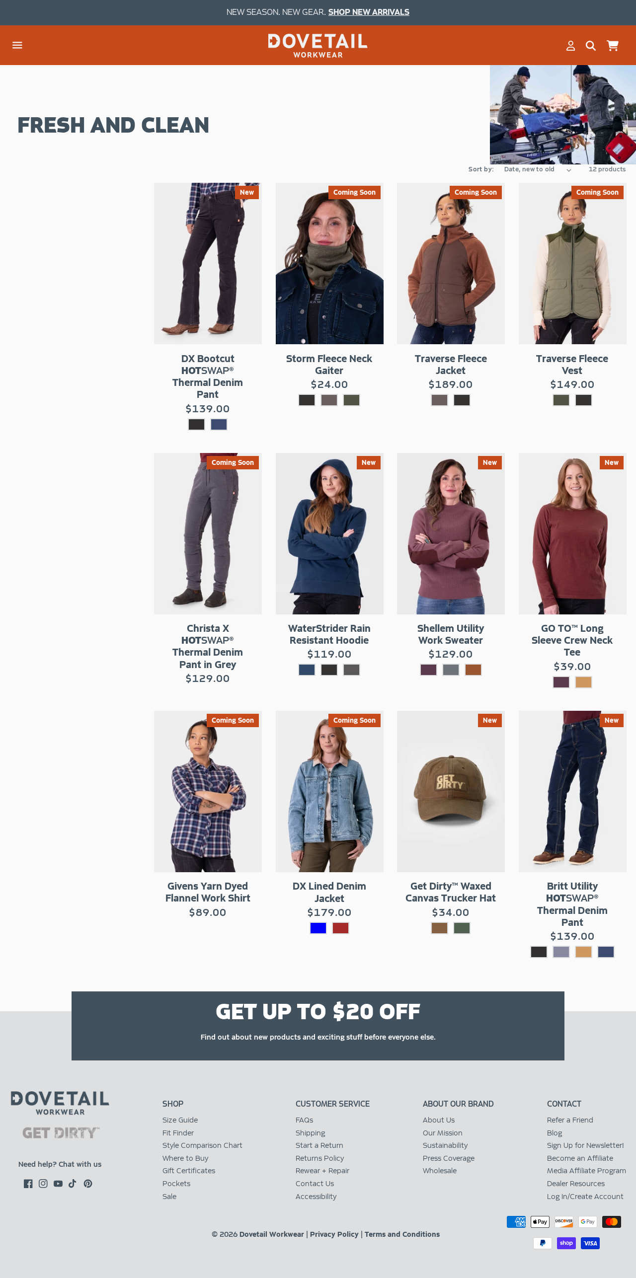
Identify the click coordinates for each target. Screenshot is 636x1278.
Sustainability (445, 1145)
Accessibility (316, 1197)
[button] (17, 46)
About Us (439, 1120)
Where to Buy (185, 1158)
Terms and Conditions (402, 1234)
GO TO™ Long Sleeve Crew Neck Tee (572, 640)
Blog (554, 1133)
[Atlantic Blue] (307, 670)
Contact (564, 1104)
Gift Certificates (188, 1171)
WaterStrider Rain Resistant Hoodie (329, 634)
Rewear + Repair (322, 1171)
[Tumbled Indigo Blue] (318, 928)
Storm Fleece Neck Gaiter (329, 364)
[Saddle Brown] (583, 682)
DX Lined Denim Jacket (329, 892)
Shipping (310, 1133)
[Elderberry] (428, 670)
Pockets (176, 1184)
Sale (169, 1197)
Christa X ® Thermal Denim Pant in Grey (207, 646)
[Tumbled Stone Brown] (340, 928)
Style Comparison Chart (202, 1145)
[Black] (196, 424)
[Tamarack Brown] (439, 928)
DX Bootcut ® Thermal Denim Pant (207, 376)
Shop (172, 1104)
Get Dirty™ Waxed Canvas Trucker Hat (450, 892)
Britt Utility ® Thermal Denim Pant (572, 904)
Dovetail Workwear (271, 1234)
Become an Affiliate (580, 1158)
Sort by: (481, 169)
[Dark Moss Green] (462, 928)
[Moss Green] (351, 400)
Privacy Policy (334, 1234)
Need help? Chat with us (59, 1164)
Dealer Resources (576, 1184)
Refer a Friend (570, 1120)
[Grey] (561, 952)
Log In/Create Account (585, 1197)
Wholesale (440, 1171)
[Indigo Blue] (219, 424)
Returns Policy (320, 1158)
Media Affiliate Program (586, 1171)
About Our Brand (458, 1104)
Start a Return (319, 1145)
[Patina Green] (351, 670)
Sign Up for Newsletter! (585, 1145)
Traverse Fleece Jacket (451, 364)
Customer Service (333, 1104)
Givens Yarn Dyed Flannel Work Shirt (207, 892)
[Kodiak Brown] (329, 400)
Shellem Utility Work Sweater (450, 634)
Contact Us (315, 1184)
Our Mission (443, 1133)
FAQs (304, 1120)
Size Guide (180, 1120)
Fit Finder (178, 1133)
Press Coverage (449, 1158)
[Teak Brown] (473, 670)
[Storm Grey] (451, 670)
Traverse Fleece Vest (572, 364)
